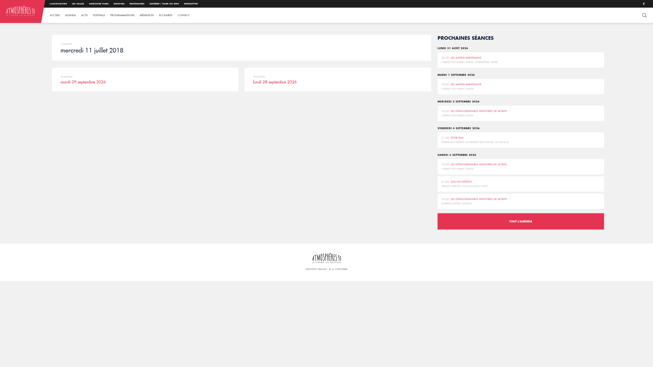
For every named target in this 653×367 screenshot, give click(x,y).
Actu (84, 15)
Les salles (78, 4)
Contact (183, 15)
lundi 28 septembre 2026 (275, 81)
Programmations (122, 15)
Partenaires (137, 4)
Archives (119, 4)
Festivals (99, 15)
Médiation (147, 15)
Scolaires (165, 15)
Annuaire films (99, 4)
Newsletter (191, 4)
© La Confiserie (338, 269)
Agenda (70, 15)
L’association (58, 4)
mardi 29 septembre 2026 (83, 81)
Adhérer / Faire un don (164, 4)
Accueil (55, 15)
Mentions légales (316, 269)
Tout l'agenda (520, 221)
